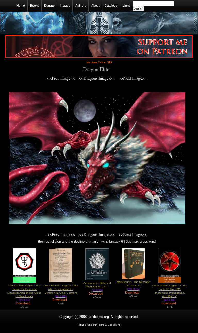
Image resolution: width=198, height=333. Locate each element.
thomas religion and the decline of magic (68, 241)
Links (126, 5)
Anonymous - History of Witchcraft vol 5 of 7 (97, 286)
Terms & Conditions (108, 324)
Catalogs (111, 5)
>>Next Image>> (133, 78)
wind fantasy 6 (112, 241)
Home (20, 5)
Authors (80, 5)
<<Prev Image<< (61, 78)
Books (34, 5)
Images (65, 5)
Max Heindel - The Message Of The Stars (133, 285)
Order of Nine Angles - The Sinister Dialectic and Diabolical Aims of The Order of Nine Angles (24, 292)
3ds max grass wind (141, 241)
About (95, 5)
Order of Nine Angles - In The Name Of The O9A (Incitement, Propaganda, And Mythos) (169, 292)
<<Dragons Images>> (97, 78)
